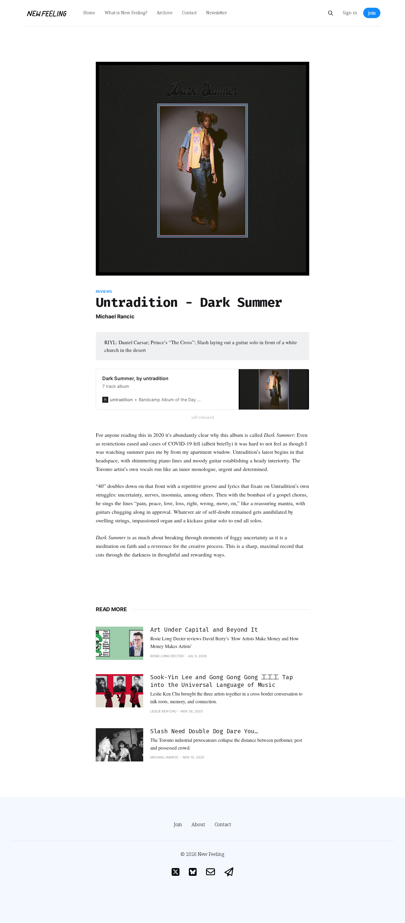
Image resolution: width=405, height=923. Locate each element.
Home (89, 12)
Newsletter (216, 12)
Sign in (350, 12)
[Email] (210, 872)
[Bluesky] (193, 872)
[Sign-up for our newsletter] (228, 872)
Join (372, 13)
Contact (189, 12)
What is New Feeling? (126, 12)
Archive (164, 12)
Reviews (104, 291)
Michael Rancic (115, 316)
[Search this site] (330, 13)
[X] (175, 872)
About (198, 824)
